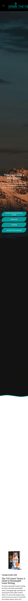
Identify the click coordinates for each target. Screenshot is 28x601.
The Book (14, 225)
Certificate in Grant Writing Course (14, 214)
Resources (14, 219)
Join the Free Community (14, 230)
